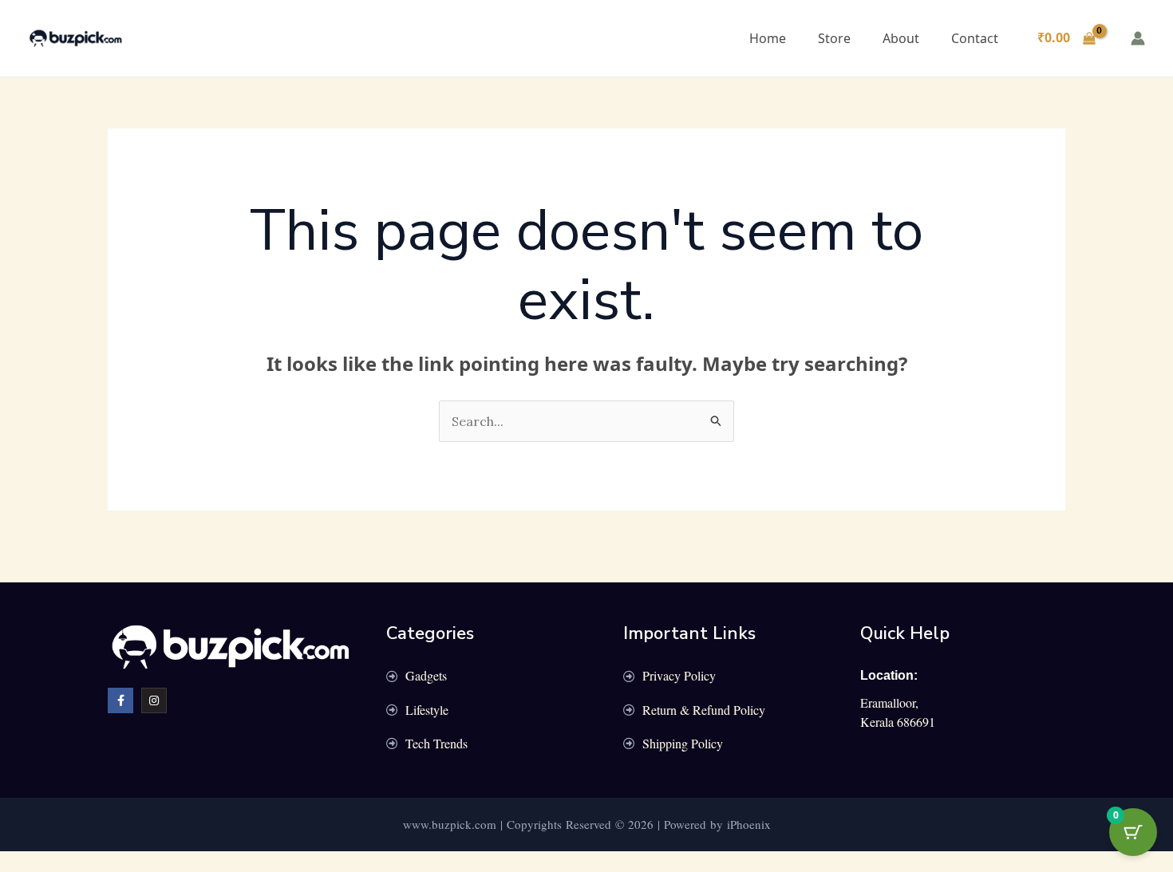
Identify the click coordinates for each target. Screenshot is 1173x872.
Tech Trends (436, 743)
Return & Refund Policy (703, 709)
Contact (974, 38)
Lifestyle (426, 709)
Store (834, 38)
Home (767, 38)
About (901, 38)
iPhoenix (749, 824)
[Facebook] (120, 700)
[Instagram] (154, 700)
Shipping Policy (682, 743)
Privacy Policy (679, 675)
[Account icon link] (1138, 38)
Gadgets (426, 675)
